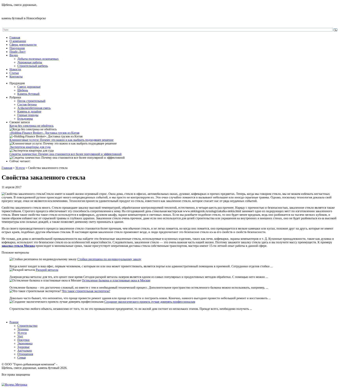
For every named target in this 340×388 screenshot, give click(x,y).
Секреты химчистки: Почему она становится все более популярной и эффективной (65, 154)
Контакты (16, 76)
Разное (13, 322)
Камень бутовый (28, 93)
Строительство (27, 325)
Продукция (17, 48)
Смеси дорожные (29, 86)
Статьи (14, 73)
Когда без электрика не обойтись (31, 125)
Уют (20, 336)
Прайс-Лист (17, 51)
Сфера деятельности (23, 44)
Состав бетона (27, 104)
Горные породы (27, 115)
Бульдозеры (25, 118)
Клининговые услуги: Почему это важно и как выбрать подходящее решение (61, 140)
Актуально (24, 350)
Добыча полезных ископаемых (38, 58)
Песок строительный (31, 101)
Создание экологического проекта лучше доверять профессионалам (149, 301)
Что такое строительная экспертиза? (86, 291)
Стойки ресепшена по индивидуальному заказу (109, 259)
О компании (17, 41)
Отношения (25, 354)
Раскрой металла (47, 269)
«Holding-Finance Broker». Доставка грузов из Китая (44, 132)
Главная (14, 37)
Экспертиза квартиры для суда (30, 147)
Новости (15, 69)
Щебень (22, 90)
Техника (23, 329)
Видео (13, 55)
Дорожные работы (29, 62)
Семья (21, 357)
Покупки (23, 340)
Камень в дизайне (29, 111)
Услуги (20, 167)
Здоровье (23, 347)
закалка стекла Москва (18, 245)
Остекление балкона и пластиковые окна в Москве (116, 280)
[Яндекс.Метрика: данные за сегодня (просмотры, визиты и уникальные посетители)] (14, 384)
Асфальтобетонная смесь (34, 108)
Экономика (24, 343)
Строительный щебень (32, 66)
